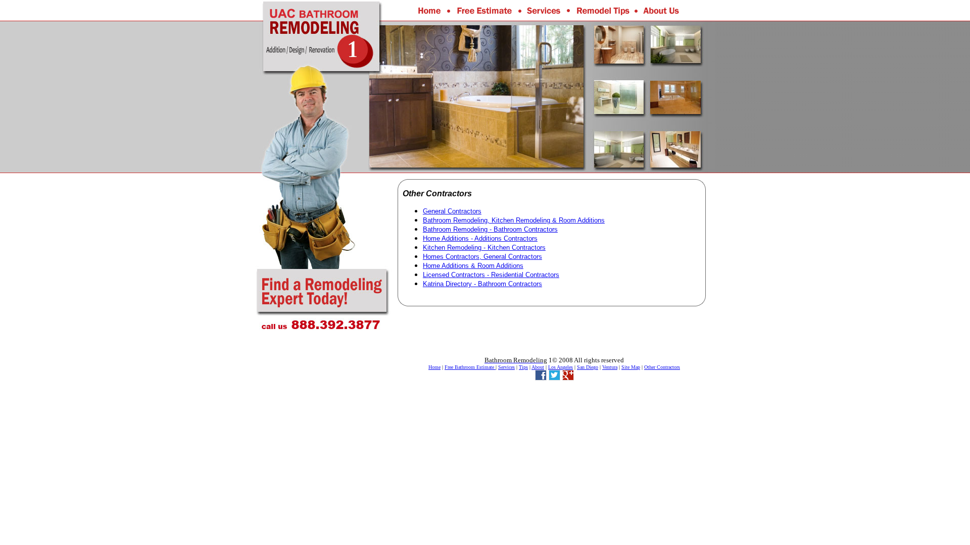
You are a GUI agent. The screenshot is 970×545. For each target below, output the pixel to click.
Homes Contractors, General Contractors (482, 256)
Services (506, 367)
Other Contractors (662, 367)
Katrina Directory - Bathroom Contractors (482, 284)
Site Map (630, 367)
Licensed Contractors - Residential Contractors (491, 275)
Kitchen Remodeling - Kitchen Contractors (484, 247)
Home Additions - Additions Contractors (480, 238)
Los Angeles (560, 367)
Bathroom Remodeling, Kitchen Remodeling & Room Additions (514, 220)
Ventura (609, 367)
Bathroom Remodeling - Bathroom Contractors (490, 229)
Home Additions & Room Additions (473, 265)
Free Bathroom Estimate (470, 367)
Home (434, 367)
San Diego (587, 367)
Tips (523, 367)
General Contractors (452, 211)
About (537, 367)
